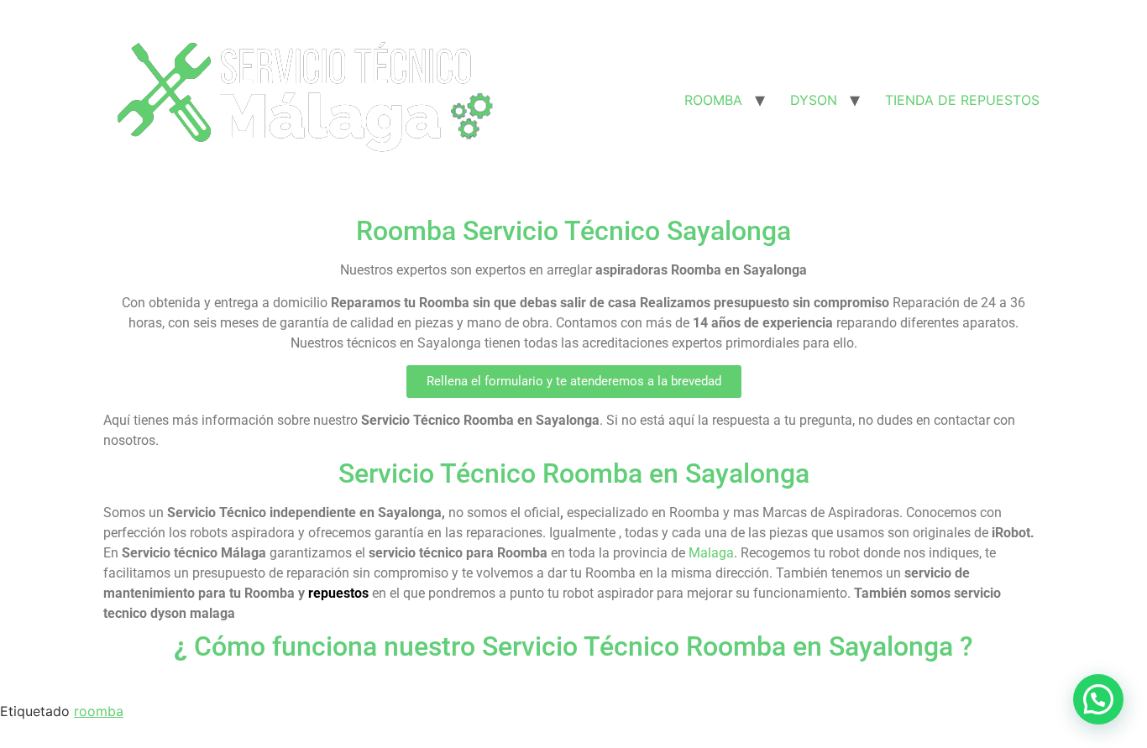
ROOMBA (713, 100)
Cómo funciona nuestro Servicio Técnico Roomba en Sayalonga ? (573, 646)
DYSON (813, 100)
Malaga (711, 553)
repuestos (338, 593)
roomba (98, 711)
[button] (573, 381)
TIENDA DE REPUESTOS (962, 100)
